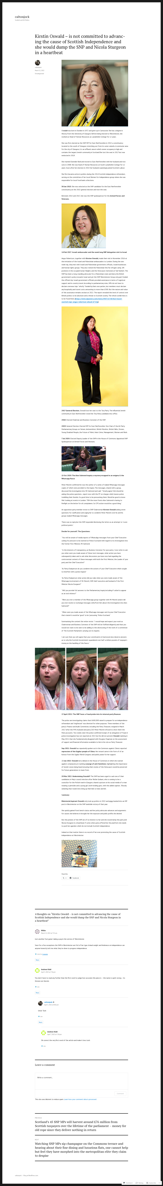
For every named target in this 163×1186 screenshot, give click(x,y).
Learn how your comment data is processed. (80, 1099)
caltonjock (22, 17)
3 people (45, 954)
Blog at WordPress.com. (31, 1175)
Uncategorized (39, 74)
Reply (37, 960)
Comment (120, 1093)
